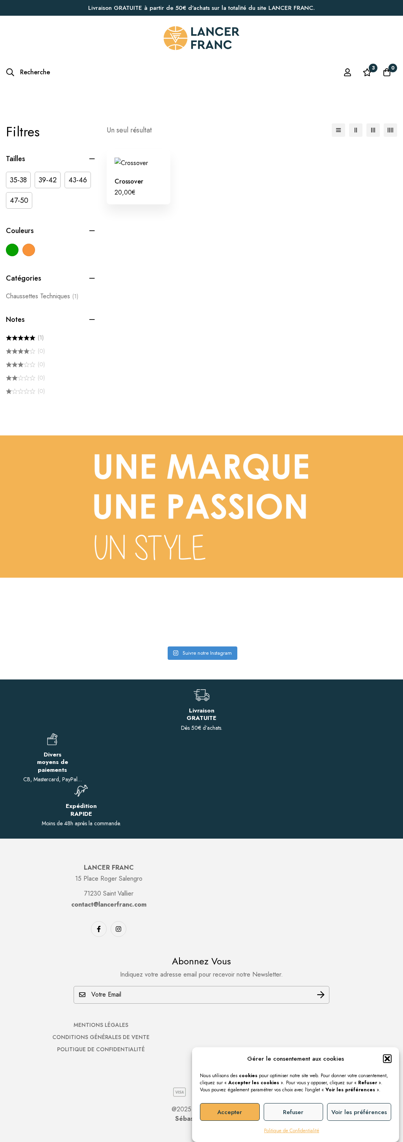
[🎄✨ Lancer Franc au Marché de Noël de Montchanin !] (49, 616)
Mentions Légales (101, 1025)
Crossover (129, 181)
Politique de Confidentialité (291, 1130)
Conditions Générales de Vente (101, 1037)
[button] (387, 1059)
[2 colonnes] (355, 130)
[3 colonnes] (373, 130)
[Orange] (28, 250)
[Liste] (338, 130)
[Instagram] (118, 929)
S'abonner (320, 995)
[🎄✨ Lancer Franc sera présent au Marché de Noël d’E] (151, 616)
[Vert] (12, 250)
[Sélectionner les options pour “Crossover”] (130, 165)
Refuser (293, 1112)
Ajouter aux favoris (147, 165)
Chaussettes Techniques (42, 296)
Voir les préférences (359, 1112)
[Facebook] (99, 929)
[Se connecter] (347, 72)
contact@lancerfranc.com (108, 904)
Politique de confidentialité (101, 1049)
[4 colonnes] (390, 130)
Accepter (229, 1112)
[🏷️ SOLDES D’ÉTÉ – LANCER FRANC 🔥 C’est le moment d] (354, 616)
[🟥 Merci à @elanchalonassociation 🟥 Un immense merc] (252, 616)
